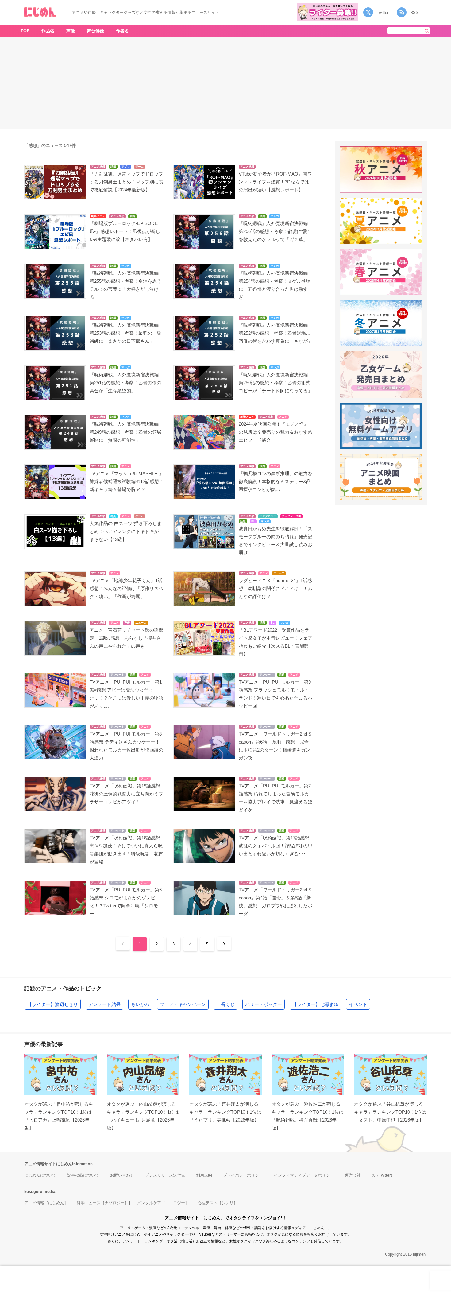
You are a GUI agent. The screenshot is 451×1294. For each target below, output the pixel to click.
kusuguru (33, 1191)
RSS (414, 12)
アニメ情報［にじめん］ (46, 1203)
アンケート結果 (104, 1004)
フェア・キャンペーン (183, 1004)
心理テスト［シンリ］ (217, 1203)
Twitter (382, 12)
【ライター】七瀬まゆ (315, 1004)
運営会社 (353, 1175)
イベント (358, 1004)
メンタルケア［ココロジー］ (163, 1203)
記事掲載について (83, 1175)
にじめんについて (40, 1175)
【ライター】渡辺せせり (52, 1004)
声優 (70, 30)
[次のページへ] (224, 943)
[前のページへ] (123, 943)
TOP (25, 30)
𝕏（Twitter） (383, 1175)
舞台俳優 (95, 30)
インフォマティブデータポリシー (304, 1175)
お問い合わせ (122, 1175)
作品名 (47, 30)
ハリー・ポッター (263, 1004)
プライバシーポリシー (243, 1175)
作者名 (122, 30)
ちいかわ (140, 1004)
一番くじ (225, 1004)
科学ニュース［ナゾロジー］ (103, 1203)
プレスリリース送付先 (165, 1175)
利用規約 (204, 1175)
